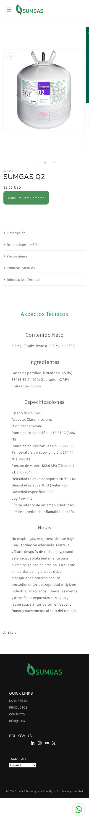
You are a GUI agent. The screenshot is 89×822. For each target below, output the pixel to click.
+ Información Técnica (21, 279)
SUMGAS (20, 791)
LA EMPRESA (18, 701)
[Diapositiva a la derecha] (55, 162)
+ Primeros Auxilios (19, 268)
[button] (9, 10)
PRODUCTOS (18, 707)
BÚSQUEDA (17, 721)
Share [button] (12, 632)
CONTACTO (17, 714)
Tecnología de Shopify (39, 791)
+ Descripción (14, 233)
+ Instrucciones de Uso (21, 245)
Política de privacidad (70, 791)
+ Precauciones (15, 256)
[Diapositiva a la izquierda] (34, 162)
